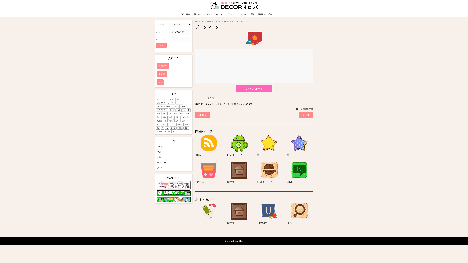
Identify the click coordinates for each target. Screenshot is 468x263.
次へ (304, 115)
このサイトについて (213, 14)
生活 (180, 124)
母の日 (184, 121)
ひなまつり (161, 99)
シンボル (171, 103)
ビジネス (183, 106)
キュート (180, 99)
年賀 (171, 117)
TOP (182, 14)
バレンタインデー (163, 106)
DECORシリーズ (264, 14)
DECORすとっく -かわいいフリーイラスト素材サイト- (214, 21)
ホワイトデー (162, 110)
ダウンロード (254, 89)
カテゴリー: (160, 24)
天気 (175, 114)
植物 (171, 121)
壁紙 (252, 14)
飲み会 (167, 131)
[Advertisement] (254, 66)
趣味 (180, 128)
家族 (164, 117)
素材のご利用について (194, 14)
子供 (187, 114)
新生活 (159, 121)
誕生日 (173, 128)
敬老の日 (185, 117)
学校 (158, 117)
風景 (186, 128)
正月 (177, 121)
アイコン (240, 14)
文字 (159, 157)
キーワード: (160, 39)
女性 (181, 114)
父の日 (164, 124)
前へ (204, 115)
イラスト (230, 14)
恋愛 (177, 117)
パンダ (175, 106)
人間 (178, 110)
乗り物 (172, 110)
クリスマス (161, 103)
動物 (158, 114)
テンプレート (162, 162)
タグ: (158, 32)
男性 (186, 124)
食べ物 (159, 131)
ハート (179, 103)
